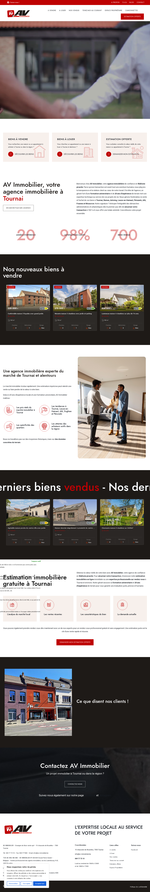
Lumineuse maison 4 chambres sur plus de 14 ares (120, 313)
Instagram (105, 795)
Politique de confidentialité (138, 887)
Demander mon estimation (126, 154)
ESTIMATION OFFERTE (14, 94)
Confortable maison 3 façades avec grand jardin (25, 313)
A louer (62, 10)
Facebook (90, 795)
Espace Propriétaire (113, 10)
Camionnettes (131, 10)
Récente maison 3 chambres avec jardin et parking (73, 313)
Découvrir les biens (24, 154)
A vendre (52, 10)
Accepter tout (39, 884)
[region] (26, 876)
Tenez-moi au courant (92, 10)
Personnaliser (13, 884)
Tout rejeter (26, 884)
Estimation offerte (115, 864)
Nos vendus (74, 10)
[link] (26, 147)
